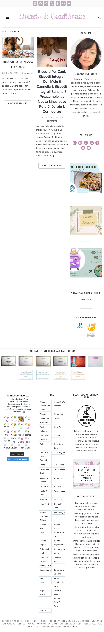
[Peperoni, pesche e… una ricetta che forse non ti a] (21, 447)
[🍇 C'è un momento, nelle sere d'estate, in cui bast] (7, 433)
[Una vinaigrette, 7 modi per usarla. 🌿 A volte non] (28, 419)
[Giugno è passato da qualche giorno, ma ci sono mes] (28, 447)
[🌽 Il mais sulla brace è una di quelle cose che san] (14, 426)
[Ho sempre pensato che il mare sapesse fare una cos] (28, 433)
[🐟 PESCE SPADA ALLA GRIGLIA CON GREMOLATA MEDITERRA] (21, 426)
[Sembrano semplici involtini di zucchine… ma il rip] (7, 426)
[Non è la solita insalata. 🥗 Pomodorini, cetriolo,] (21, 419)
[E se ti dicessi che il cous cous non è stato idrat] (28, 440)
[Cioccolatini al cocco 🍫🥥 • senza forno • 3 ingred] (14, 447)
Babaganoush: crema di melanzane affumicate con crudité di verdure (86, 506)
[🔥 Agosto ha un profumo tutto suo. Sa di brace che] (14, 433)
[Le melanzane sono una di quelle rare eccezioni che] (21, 433)
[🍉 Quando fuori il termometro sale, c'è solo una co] (21, 440)
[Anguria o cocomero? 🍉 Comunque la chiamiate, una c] (7, 447)
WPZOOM (73, 627)
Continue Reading (17, 103)
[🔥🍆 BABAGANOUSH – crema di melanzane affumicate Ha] (7, 419)
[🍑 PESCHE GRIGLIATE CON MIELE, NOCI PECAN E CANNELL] (14, 419)
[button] (7, 18)
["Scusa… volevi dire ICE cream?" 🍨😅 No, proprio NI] (7, 440)
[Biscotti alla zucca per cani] (18, 38)
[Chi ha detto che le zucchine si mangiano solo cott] (14, 440)
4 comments (27, 73)
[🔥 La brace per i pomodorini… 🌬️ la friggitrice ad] (28, 426)
